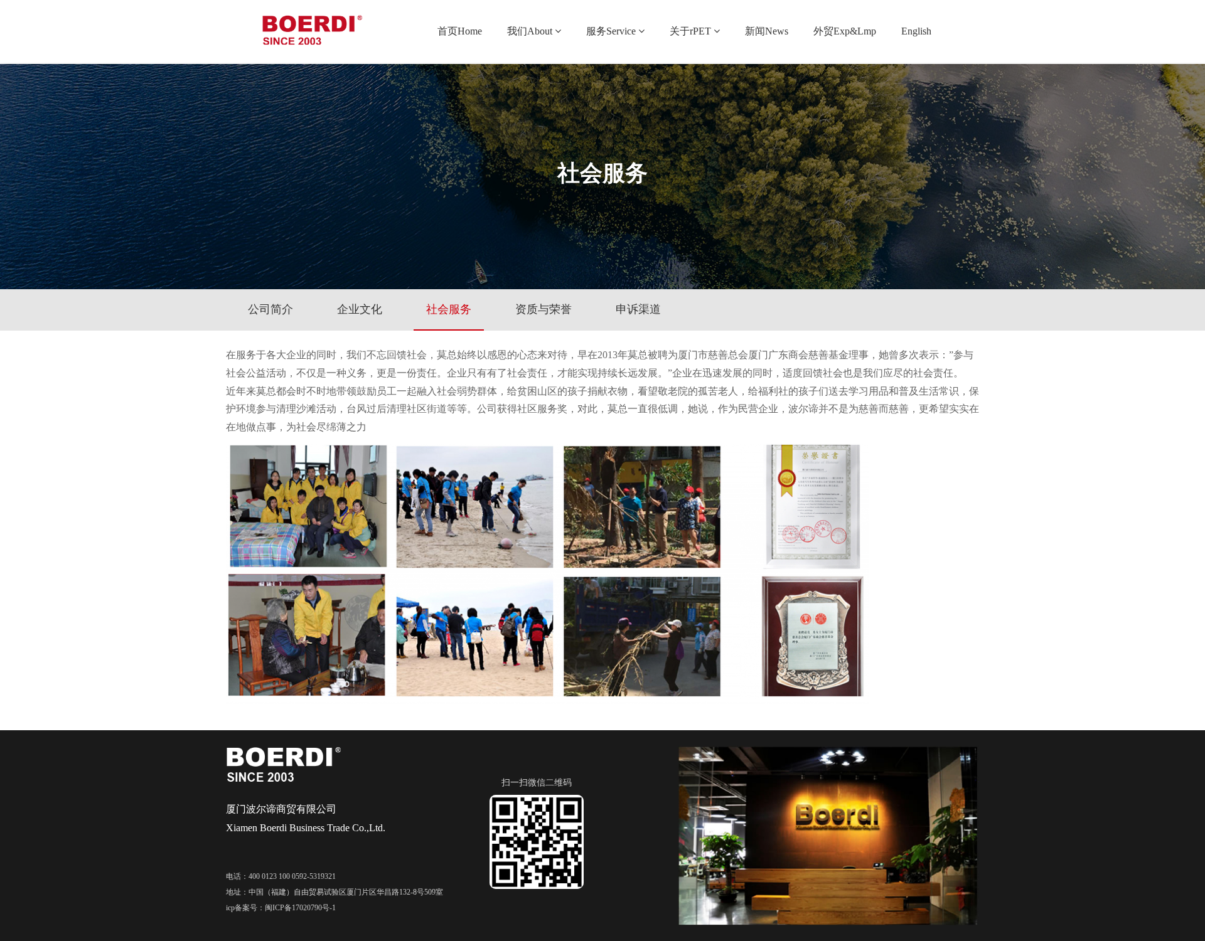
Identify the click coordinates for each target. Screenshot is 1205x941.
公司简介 (270, 309)
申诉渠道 (638, 309)
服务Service (611, 31)
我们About (529, 31)
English (916, 31)
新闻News (766, 31)
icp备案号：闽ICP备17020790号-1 (281, 907)
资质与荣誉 (543, 309)
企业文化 (359, 309)
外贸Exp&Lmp (844, 31)
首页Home (459, 31)
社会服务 (448, 309)
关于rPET (690, 31)
